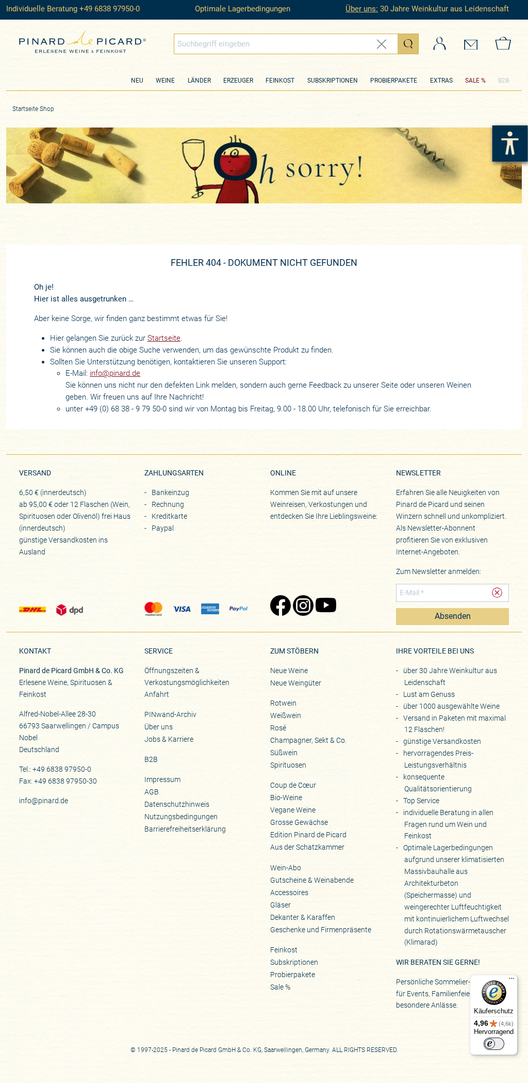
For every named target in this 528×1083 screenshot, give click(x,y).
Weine (165, 80)
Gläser (280, 905)
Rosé (278, 728)
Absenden (453, 616)
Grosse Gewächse (299, 822)
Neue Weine (289, 670)
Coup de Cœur (293, 785)
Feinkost (280, 80)
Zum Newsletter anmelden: (438, 571)
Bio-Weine (286, 797)
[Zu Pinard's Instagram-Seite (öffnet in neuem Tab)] (299, 606)
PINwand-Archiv (170, 714)
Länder (199, 80)
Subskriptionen (332, 80)
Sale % (280, 987)
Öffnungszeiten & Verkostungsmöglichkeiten (186, 676)
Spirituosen (288, 765)
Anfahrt (156, 694)
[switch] (494, 1044)
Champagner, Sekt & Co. (308, 740)
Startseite (163, 338)
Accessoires (289, 892)
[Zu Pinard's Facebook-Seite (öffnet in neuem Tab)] (276, 606)
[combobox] (296, 44)
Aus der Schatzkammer (307, 847)
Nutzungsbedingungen (181, 817)
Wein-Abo (285, 868)
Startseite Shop (33, 109)
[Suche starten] (408, 44)
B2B (503, 80)
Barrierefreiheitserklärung (185, 829)
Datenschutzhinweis (176, 804)
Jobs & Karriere (168, 739)
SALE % (475, 80)
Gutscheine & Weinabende (312, 880)
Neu (137, 80)
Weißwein (285, 715)
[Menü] (511, 981)
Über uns (158, 727)
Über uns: (361, 8)
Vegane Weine (293, 810)
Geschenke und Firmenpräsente (320, 930)
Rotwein (283, 703)
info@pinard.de (115, 373)
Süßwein (284, 752)
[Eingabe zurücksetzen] (381, 44)
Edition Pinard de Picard (308, 835)
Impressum (162, 779)
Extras (441, 80)
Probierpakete (393, 80)
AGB (151, 792)
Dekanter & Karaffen (302, 917)
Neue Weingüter (295, 683)
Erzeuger (238, 80)
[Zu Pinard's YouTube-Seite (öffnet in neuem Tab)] (322, 606)
